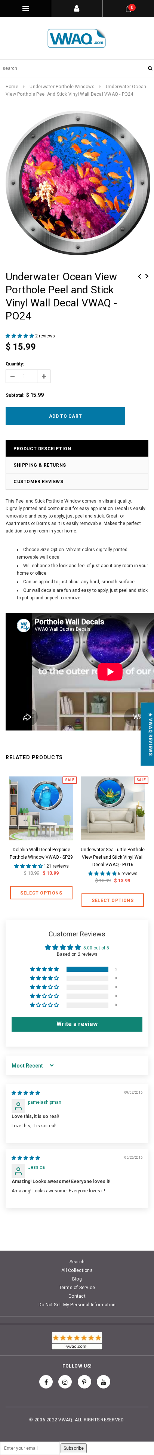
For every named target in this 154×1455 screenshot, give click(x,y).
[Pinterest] (84, 1381)
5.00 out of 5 (96, 948)
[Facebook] (46, 1381)
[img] (26, 1093)
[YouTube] (103, 1381)
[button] (20, 336)
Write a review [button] (77, 1024)
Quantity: (15, 364)
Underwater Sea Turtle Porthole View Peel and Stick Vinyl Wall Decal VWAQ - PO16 (113, 857)
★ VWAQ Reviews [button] (150, 734)
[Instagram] (65, 1381)
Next (146, 276)
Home (12, 86)
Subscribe (74, 1448)
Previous (139, 276)
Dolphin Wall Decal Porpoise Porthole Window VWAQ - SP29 (41, 853)
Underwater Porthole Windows (62, 86)
